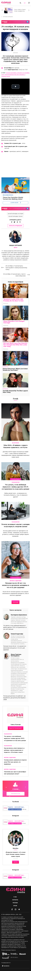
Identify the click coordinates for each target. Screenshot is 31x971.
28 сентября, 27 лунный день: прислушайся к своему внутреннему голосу (16, 267)
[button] (20, 3)
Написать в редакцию (15, 225)
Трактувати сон (15, 793)
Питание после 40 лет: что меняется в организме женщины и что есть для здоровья (15, 585)
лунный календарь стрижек (15, 216)
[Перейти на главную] (6, 2)
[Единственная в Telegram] (19, 909)
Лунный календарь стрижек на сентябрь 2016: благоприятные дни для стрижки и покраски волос (15, 74)
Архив (15, 905)
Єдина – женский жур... (16, 807)
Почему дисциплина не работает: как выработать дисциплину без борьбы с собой (14, 697)
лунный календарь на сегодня (15, 213)
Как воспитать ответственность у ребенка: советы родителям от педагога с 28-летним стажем (14, 750)
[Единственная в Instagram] (15, 909)
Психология (15, 482)
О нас (15, 897)
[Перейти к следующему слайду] (29, 10)
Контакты (15, 900)
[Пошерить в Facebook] (11, 222)
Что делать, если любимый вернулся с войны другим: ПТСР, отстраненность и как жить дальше (15, 487)
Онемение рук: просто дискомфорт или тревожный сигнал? (15, 773)
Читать (16, 862)
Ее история (15, 443)
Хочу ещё (15, 602)
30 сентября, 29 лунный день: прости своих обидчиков (14, 275)
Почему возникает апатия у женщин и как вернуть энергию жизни (15, 525)
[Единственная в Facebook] (12, 909)
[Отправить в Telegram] (17, 222)
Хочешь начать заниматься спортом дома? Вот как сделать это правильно (15, 762)
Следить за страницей (15, 809)
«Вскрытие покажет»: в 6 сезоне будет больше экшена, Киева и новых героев (15, 854)
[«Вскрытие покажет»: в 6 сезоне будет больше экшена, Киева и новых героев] (15, 838)
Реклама (15, 902)
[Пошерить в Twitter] (14, 222)
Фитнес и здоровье (15, 580)
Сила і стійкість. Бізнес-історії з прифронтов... (20, 10)
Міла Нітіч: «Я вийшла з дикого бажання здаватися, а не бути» (15, 446)
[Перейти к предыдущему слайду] (2, 10)
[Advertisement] (15, 165)
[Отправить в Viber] (20, 222)
